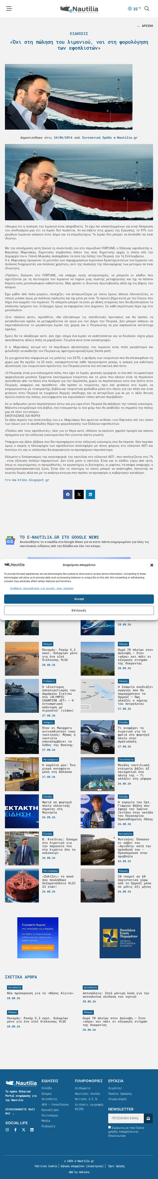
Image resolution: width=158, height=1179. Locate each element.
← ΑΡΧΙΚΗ (145, 26)
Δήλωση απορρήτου (72, 1166)
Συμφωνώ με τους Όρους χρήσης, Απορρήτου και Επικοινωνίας (126, 1131)
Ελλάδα (47, 1088)
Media (46, 1120)
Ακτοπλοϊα (49, 1099)
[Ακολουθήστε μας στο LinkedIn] (32, 1130)
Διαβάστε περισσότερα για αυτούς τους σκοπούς (42, 588)
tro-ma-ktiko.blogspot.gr (27, 480)
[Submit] (148, 1118)
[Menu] (9, 9)
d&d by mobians (79, 1172)
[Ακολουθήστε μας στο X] (24, 1130)
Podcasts (48, 1126)
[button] (152, 565)
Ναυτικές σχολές (87, 1093)
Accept (79, 599)
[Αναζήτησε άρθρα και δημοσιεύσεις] (146, 8)
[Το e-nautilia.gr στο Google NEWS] (10, 540)
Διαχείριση (94, 1166)
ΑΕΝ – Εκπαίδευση (55, 1104)
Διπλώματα (82, 1088)
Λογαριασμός (117, 1099)
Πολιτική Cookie (45, 1166)
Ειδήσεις (79, 33)
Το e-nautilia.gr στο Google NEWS (59, 537)
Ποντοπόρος (50, 1115)
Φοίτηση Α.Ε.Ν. (87, 1099)
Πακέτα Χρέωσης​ (120, 1093)
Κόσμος (47, 1093)
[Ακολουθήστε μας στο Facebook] (15, 1130)
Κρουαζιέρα (50, 1110)
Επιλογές (79, 610)
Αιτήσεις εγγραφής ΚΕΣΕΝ (89, 1106)
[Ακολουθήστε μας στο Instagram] (7, 1130)
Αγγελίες (115, 1088)
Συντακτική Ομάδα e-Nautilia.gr (110, 137)
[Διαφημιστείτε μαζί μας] (37, 937)
